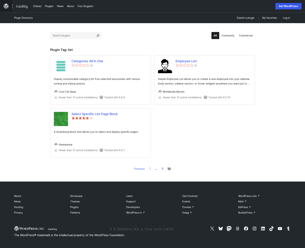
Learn (129, 195)
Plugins (74, 207)
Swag (187, 212)
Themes (75, 201)
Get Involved (190, 195)
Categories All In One (87, 61)
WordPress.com (249, 195)
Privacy (18, 212)
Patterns (75, 212)
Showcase (76, 195)
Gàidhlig (52, 229)
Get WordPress (288, 6)
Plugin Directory (23, 17)
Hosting (18, 207)
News (17, 201)
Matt (242, 201)
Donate (188, 207)
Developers (133, 207)
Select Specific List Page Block (94, 114)
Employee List (186, 61)
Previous (139, 168)
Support (131, 201)
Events (186, 201)
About (17, 195)
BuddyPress (246, 212)
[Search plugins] (97, 35)
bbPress (244, 207)
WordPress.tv (135, 212)
